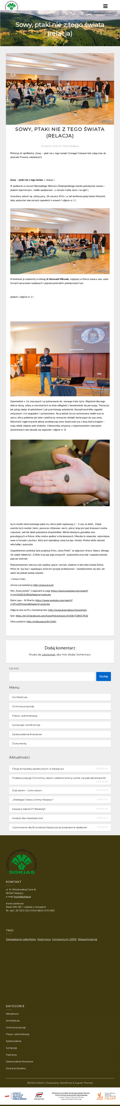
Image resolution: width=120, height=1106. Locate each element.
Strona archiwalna (15, 1068)
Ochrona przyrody (23, 706)
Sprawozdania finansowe (27, 734)
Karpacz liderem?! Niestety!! (28, 809)
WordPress (66, 1083)
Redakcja (74, 146)
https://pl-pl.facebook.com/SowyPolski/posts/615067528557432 (52, 615)
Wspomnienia (87, 939)
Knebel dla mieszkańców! (27, 818)
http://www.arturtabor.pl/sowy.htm (67, 609)
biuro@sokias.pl (22, 896)
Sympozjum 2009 (64, 939)
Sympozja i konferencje (26, 724)
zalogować (48, 654)
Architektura (19, 697)
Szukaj (14, 668)
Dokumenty (19, 743)
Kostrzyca (44, 939)
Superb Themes (84, 1083)
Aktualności (12, 1013)
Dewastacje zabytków (21, 939)
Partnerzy (11, 1054)
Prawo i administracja (24, 715)
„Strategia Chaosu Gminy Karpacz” (32, 799)
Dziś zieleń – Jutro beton (27, 790)
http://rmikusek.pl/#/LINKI (41, 621)
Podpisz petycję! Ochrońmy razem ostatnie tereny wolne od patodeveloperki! (59, 777)
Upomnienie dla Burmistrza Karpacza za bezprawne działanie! (49, 827)
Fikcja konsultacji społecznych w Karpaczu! (38, 768)
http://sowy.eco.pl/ (43, 584)
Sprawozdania (13, 1041)
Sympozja (11, 1048)
